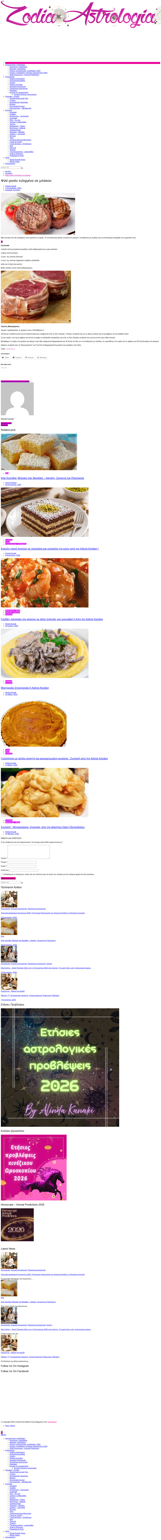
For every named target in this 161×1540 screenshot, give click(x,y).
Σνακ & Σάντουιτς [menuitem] (16, 1527)
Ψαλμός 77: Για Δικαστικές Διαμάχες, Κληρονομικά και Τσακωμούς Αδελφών (30, 995)
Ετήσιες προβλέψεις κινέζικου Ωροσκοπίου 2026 (28, 73)
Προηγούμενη (6, 423)
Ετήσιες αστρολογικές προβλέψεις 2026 (25, 71)
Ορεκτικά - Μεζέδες (12, 612)
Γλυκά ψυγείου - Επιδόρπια (16, 544)
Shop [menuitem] (7, 1531)
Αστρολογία (9, 77)
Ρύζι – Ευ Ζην (15, 120)
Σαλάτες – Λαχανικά (17, 134)
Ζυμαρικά (13, 118)
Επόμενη (4, 425)
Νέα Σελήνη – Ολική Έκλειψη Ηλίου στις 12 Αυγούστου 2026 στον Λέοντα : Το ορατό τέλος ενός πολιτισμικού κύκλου (46, 968)
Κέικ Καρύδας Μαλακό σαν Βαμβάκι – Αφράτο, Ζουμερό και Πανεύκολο (42, 478)
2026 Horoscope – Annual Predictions (24, 75)
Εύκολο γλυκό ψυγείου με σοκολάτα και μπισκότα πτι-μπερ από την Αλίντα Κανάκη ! (50, 548)
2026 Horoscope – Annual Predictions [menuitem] (24, 1448)
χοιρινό (26, 381)
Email (3, 866)
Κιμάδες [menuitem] (13, 1488)
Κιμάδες (13, 114)
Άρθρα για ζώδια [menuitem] (16, 1458)
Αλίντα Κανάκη (11, 483)
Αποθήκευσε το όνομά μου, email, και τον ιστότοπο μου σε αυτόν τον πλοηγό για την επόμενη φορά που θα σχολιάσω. (49, 874)
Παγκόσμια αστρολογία (18, 88)
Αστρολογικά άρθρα (17, 81)
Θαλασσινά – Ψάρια (17, 126)
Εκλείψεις (13, 90)
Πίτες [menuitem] (12, 1511)
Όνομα (4, 862)
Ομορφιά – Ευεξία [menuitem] (12, 1470)
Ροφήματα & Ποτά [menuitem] (17, 1529)
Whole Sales (15, 162)
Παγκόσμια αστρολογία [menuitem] (18, 1462)
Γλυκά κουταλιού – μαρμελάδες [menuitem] (22, 1525)
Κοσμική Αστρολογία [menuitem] (18, 1460)
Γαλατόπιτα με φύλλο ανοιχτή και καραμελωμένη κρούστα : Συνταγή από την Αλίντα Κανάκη (54, 758)
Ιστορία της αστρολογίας (19, 92)
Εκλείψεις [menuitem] (13, 1464)
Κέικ (11, 146)
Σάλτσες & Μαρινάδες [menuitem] (18, 1496)
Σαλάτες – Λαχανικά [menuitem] (17, 1508)
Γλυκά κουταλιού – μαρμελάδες (22, 152)
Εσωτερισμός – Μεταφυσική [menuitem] (20, 1482)
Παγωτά (13, 148)
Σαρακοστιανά (15, 130)
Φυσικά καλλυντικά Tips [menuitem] (19, 1472)
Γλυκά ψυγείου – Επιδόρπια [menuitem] (20, 1517)
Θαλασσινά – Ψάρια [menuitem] (17, 1500)
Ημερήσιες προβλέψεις (18, 67)
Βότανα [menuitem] (12, 1478)
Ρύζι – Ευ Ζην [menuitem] (15, 1494)
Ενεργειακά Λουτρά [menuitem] (17, 1480)
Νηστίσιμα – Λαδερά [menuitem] (17, 1502)
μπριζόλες (11, 381)
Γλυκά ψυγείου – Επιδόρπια (20, 144)
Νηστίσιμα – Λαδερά (17, 128)
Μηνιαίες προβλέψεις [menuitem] (18, 1442)
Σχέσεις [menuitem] (13, 1474)
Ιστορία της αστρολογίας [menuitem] (19, 1466)
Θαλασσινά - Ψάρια (12, 611)
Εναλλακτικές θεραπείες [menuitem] (19, 1476)
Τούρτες (13, 150)
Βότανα (12, 104)
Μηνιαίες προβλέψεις (18, 69)
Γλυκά (7, 542)
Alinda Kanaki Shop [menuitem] (17, 1533)
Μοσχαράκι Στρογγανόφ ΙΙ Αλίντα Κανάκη (25, 687)
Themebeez (52, 1422)
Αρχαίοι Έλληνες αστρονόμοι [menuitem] (25, 1468)
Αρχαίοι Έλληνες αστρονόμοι (25, 94)
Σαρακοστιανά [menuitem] (15, 1504)
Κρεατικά (13, 112)
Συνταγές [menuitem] (8, 1484)
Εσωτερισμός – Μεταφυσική (20, 108)
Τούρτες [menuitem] (13, 1523)
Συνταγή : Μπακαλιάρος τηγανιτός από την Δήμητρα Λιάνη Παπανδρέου (43, 827)
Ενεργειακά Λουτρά (17, 106)
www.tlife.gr (10, 349)
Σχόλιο (4, 858)
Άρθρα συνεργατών (17, 79)
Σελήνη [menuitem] (12, 1456)
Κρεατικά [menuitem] (13, 1486)
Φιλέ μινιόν (19, 381)
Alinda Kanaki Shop (17, 160)
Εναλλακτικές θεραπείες (19, 102)
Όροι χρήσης (10, 1426)
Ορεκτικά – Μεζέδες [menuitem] (17, 1506)
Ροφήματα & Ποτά (17, 156)
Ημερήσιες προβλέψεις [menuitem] (18, 1440)
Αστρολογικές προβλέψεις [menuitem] (15, 1438)
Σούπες (13, 124)
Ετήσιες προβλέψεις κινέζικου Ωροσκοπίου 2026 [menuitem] (28, 1446)
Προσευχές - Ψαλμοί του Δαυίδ (13, 991)
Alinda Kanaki (10, 186)
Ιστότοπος (5, 870)
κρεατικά (4, 381)
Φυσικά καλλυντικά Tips (19, 98)
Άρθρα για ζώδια (16, 85)
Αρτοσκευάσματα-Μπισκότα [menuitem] (20, 1513)
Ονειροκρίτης (10, 164)
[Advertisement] (80, 45)
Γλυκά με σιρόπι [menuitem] (16, 1515)
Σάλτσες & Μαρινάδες (18, 122)
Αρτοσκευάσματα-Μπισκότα (20, 140)
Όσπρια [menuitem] (13, 1509)
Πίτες (12, 138)
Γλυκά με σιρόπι (16, 142)
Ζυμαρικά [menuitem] (13, 1492)
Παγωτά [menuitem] (13, 1521)
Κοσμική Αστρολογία (18, 87)
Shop (7, 158)
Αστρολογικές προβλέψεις (15, 65)
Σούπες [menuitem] (13, 1498)
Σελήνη (12, 83)
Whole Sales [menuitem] (15, 1535)
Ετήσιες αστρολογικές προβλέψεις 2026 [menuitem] (25, 1444)
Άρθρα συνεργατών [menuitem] (17, 1452)
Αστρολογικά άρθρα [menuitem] (17, 1454)
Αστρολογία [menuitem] (9, 1450)
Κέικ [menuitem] (11, 1519)
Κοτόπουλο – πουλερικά (19, 116)
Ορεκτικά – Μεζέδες (17, 132)
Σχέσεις (13, 100)
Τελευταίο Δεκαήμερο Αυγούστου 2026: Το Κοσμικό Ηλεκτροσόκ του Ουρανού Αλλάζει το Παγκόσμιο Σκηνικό (43, 913)
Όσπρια (13, 136)
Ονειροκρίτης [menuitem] (10, 1537)
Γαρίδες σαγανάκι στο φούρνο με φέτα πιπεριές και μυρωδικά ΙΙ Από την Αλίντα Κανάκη (52, 619)
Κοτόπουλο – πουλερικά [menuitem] (19, 1490)
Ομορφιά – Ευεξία (12, 96)
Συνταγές (8, 110)
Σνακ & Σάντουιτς (16, 154)
